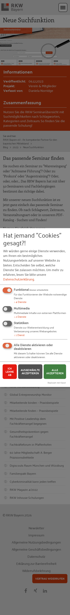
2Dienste (20, 316)
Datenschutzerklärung (18, 279)
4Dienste (20, 301)
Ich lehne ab (10, 371)
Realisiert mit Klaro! (57, 382)
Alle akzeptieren (54, 372)
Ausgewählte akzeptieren (30, 372)
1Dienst (19, 335)
